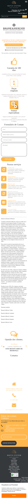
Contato (14, 458)
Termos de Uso (11, 491)
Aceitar (14, 495)
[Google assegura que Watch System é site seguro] (14, 476)
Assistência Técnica (14, 472)
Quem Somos (14, 460)
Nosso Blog (14, 463)
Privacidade (14, 461)
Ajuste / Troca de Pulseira (14, 469)
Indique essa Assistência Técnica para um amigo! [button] (14, 50)
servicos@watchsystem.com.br (14, 409)
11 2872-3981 (15, 425)
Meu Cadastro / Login (14, 466)
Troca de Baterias (14, 470)
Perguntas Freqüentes (14, 467)
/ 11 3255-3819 (23, 425)
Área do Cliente (22, 13)
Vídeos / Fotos (14, 464)
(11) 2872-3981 (21, 10)
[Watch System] (14, 4)
